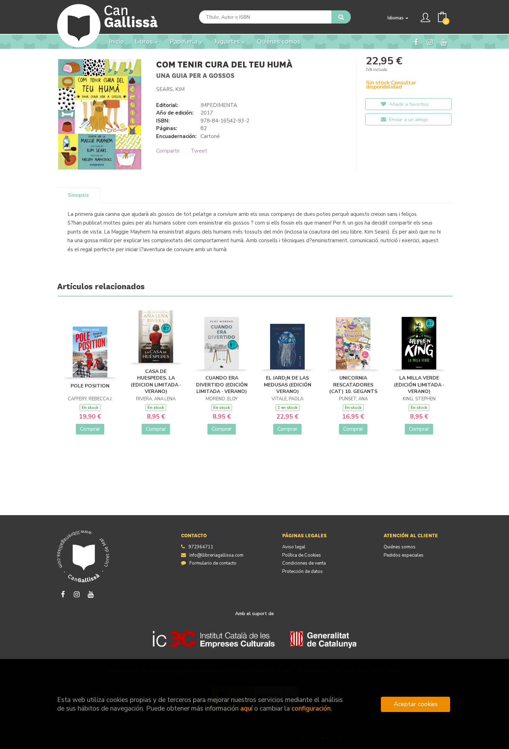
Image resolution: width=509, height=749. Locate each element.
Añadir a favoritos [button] (408, 104)
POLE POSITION (90, 386)
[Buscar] (341, 17)
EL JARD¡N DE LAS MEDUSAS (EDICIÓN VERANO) (287, 385)
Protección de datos (302, 571)
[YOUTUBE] (443, 41)
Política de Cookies (301, 555)
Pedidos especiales (403, 555)
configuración (311, 708)
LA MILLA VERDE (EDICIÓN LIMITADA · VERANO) (419, 385)
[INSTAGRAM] (430, 41)
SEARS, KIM (170, 89)
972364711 (200, 547)
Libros (145, 41)
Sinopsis (78, 195)
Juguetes (228, 41)
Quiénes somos (400, 547)
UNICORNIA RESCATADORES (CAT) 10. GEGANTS (353, 385)
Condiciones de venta (304, 563)
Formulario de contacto (212, 563)
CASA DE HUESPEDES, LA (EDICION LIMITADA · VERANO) (156, 381)
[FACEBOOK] (416, 41)
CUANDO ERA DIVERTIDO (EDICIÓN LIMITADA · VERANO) (222, 385)
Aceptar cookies (416, 704)
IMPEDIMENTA (218, 105)
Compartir (168, 150)
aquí (246, 708)
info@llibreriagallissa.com (216, 555)
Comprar (90, 429)
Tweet (199, 150)
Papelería (184, 41)
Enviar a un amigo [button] (408, 119)
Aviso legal (293, 547)
